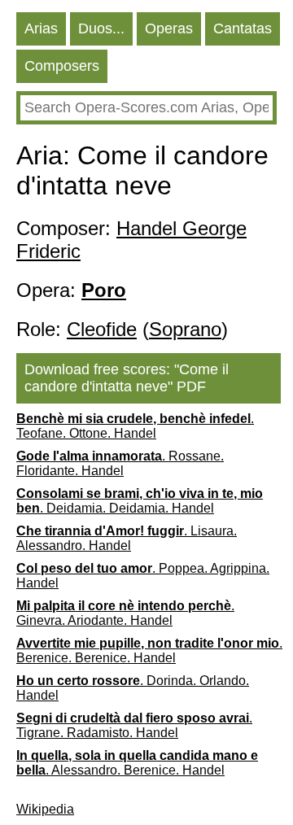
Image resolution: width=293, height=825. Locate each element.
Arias (41, 28)
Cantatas (242, 28)
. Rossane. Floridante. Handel (120, 463)
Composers (61, 66)
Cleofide (102, 329)
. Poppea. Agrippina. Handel (142, 575)
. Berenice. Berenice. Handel (149, 650)
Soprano (185, 329)
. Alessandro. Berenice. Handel (137, 763)
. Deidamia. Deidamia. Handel (139, 501)
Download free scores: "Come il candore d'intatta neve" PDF (126, 378)
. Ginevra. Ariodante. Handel (125, 613)
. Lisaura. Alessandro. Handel (126, 538)
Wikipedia (45, 809)
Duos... (101, 28)
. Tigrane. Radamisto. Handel (134, 725)
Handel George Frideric (131, 239)
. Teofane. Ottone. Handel (135, 426)
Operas (169, 28)
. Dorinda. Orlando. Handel (132, 688)
